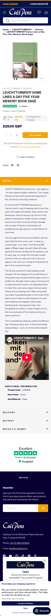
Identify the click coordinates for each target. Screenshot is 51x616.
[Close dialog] (44, 560)
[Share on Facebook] (12, 165)
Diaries (27, 88)
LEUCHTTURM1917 (12, 88)
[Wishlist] (39, 12)
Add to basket (35, 135)
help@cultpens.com (18, 548)
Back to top (24, 477)
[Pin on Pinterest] (18, 165)
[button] (46, 12)
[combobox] (25, 20)
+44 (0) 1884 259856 (19, 543)
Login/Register (39, 4)
